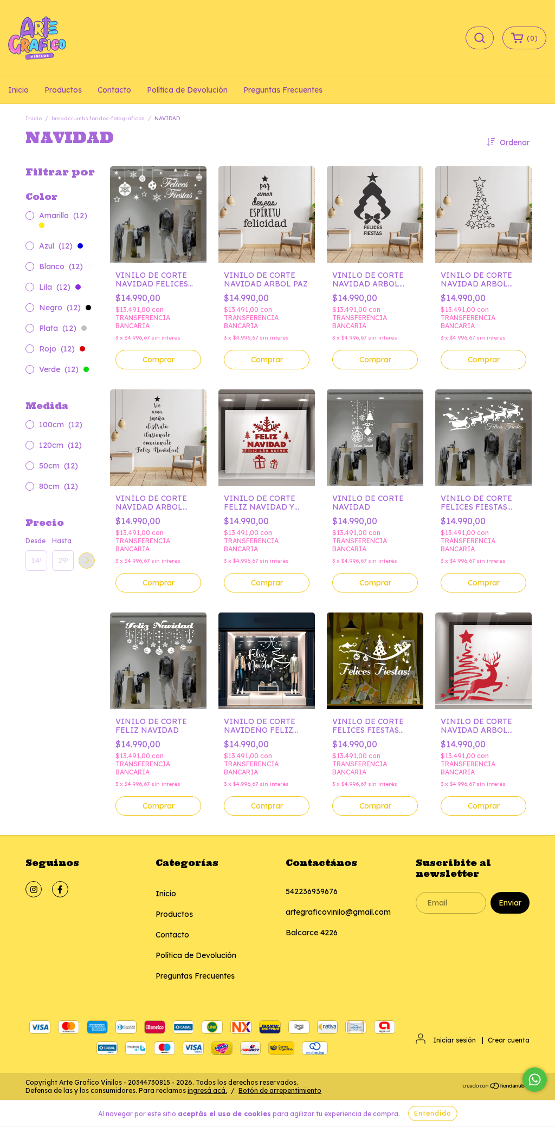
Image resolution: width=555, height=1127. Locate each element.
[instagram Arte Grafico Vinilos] (33, 889)
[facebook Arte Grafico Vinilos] (60, 889)
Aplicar (87, 560)
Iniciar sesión (454, 1040)
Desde (35, 541)
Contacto (114, 90)
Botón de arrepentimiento (279, 1090)
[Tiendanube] (496, 1087)
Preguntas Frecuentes (282, 90)
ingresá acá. (207, 1090)
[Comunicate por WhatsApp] (534, 1079)
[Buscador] (480, 38)
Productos (63, 90)
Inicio (18, 90)
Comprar (159, 359)
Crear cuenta (509, 1040)
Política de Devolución (187, 90)
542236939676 (312, 891)
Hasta (62, 541)
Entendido (432, 1113)
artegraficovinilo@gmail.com (338, 912)
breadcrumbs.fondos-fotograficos (98, 118)
